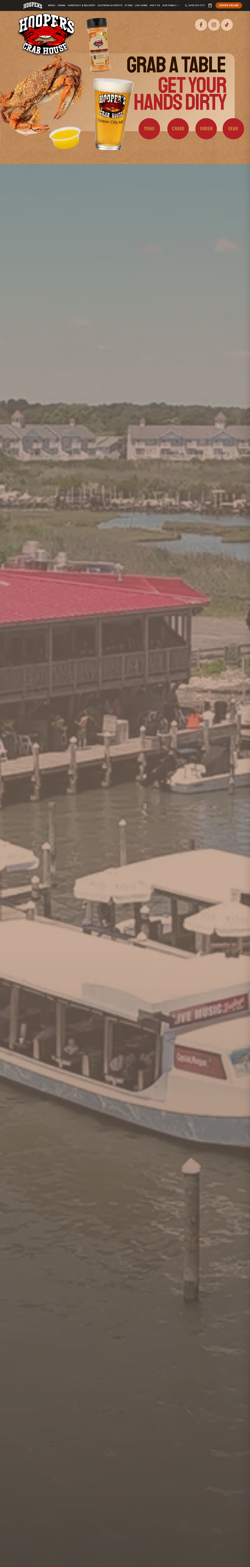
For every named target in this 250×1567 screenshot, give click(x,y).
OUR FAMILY (169, 5)
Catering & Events (109, 5)
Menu (51, 5)
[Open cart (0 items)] (210, 5)
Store (128, 5)
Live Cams (141, 5)
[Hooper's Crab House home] (33, 5)
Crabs (61, 5)
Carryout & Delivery (81, 5)
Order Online (229, 5)
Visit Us (155, 5)
